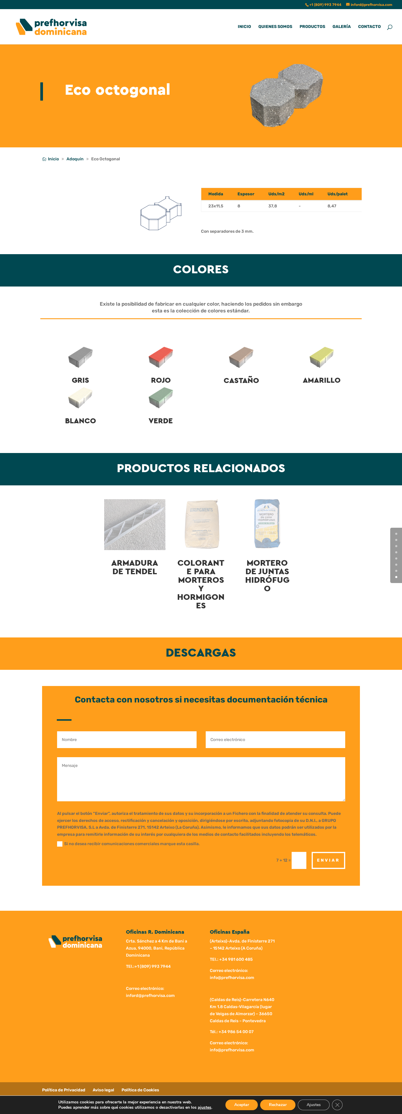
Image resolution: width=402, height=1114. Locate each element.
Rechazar (278, 1105)
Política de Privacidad (63, 1090)
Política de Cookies (140, 1090)
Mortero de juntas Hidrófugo (267, 576)
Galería (342, 27)
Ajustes (314, 1105)
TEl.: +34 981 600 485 (231, 959)
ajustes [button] (204, 1107)
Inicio (244, 27)
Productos (312, 27)
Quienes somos (275, 27)
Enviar (328, 860)
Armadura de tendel (134, 567)
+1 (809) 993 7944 (152, 966)
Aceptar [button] (241, 1105)
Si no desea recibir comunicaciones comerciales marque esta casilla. (132, 843)
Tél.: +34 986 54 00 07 (232, 1031)
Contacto (369, 27)
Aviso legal (103, 1090)
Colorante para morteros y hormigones (201, 584)
